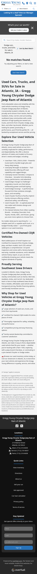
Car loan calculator (18, 496)
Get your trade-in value (19, 30)
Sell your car (18, 484)
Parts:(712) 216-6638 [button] (20, 453)
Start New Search (18, 73)
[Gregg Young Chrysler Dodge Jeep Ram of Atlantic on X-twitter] (20, 425)
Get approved (19, 490)
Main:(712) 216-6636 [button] (20, 448)
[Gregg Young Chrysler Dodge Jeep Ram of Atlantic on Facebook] (16, 425)
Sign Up (18, 548)
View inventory (18, 468)
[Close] (32, 28)
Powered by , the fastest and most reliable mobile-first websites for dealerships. (18, 563)
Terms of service (18, 507)
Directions (18, 473)
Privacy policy (18, 501)
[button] (23, 3)
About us (18, 479)
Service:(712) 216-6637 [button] (20, 450)
